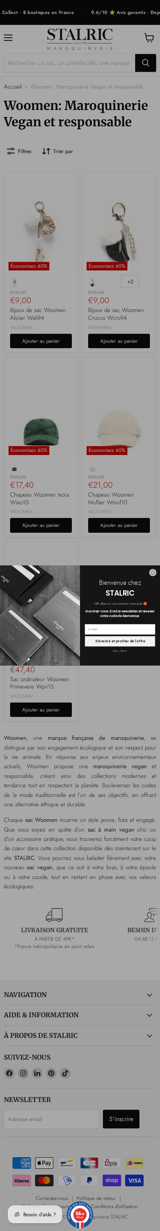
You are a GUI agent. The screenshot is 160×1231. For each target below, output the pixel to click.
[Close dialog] (153, 573)
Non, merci (120, 651)
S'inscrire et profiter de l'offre (120, 641)
